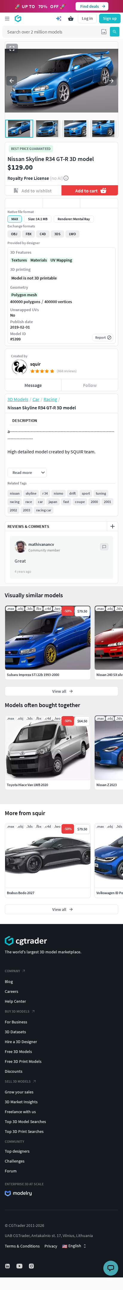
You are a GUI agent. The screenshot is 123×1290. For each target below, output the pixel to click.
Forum (11, 1171)
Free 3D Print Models (23, 1061)
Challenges (14, 1161)
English (71, 1246)
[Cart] (71, 18)
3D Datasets (15, 1031)
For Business (16, 1022)
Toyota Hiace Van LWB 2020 (27, 784)
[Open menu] (7, 18)
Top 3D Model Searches (25, 1121)
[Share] (99, 203)
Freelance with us (20, 1111)
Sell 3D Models (18, 1081)
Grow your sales (19, 1092)
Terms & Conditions (22, 1246)
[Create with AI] (59, 18)
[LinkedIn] (8, 1266)
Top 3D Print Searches (24, 1131)
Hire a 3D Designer (21, 1041)
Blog (9, 981)
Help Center (15, 1001)
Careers (11, 991)
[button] (104, 32)
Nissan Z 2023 (106, 784)
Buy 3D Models (17, 1011)
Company (12, 971)
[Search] (114, 32)
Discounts (13, 1071)
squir (35, 364)
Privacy (50, 1246)
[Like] (24, 203)
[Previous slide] (11, 81)
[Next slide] (111, 81)
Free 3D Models (18, 1051)
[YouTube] (20, 1266)
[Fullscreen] (12, 48)
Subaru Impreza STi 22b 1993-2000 (33, 674)
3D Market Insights (21, 1101)
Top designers (17, 1151)
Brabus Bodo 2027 (20, 893)
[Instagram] (31, 1266)
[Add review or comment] (112, 526)
